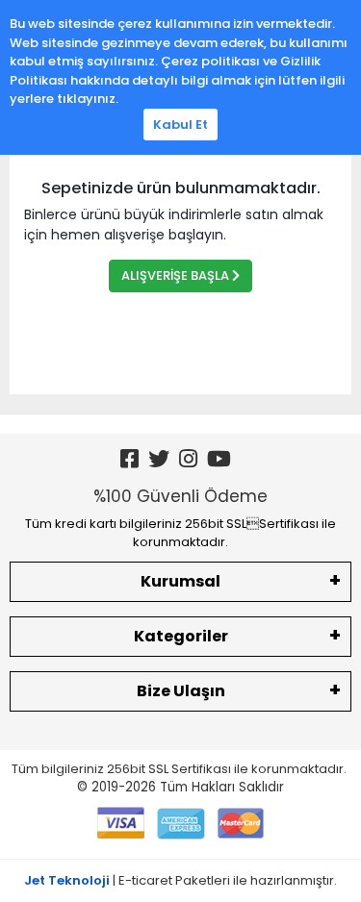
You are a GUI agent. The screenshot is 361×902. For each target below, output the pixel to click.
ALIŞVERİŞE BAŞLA (176, 275)
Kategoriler (181, 636)
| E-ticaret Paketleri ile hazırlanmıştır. (180, 880)
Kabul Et (180, 124)
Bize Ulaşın (181, 691)
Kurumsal (180, 581)
